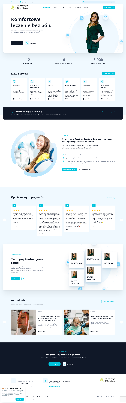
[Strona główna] (19, 7)
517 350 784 (22, 383)
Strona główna (46, 7)
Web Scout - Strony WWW (110, 399)
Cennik (69, 7)
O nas (63, 7)
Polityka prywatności (110, 396)
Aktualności (78, 7)
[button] (4, 219)
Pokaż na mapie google (107, 1)
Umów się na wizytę (108, 7)
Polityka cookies (99, 396)
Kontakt (86, 7)
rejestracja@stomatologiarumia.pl (25, 386)
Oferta (54, 7)
